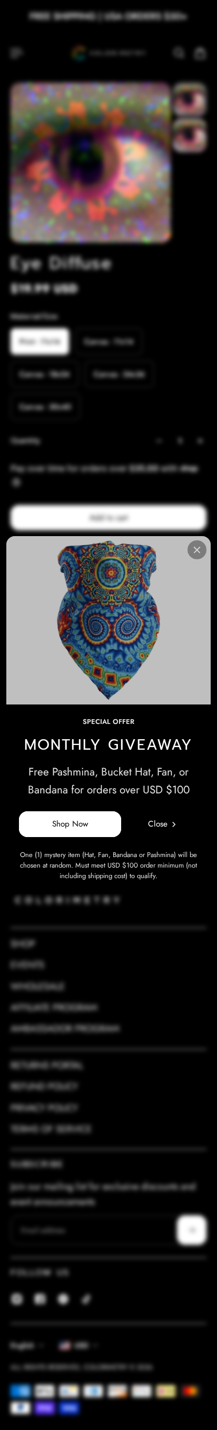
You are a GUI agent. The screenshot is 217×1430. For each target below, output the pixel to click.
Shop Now (70, 824)
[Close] (197, 549)
